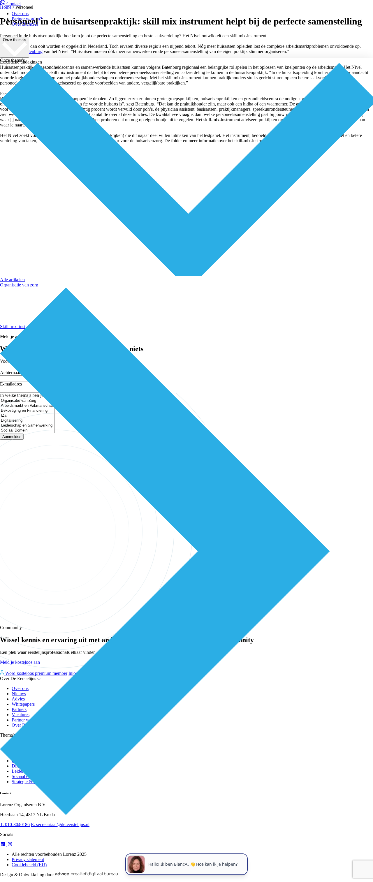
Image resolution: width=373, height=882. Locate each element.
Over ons (20, 13)
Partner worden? (27, 18)
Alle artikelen (12, 279)
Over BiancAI (25, 24)
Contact (13, 3)
